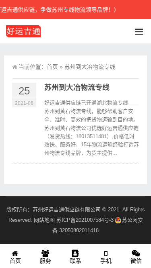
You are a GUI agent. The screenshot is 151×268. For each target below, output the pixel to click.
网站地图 (44, 220)
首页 (52, 66)
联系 (75, 261)
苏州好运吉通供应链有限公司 (67, 210)
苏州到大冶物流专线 (77, 88)
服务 (45, 261)
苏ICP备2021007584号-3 (85, 220)
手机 (106, 261)
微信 (136, 261)
